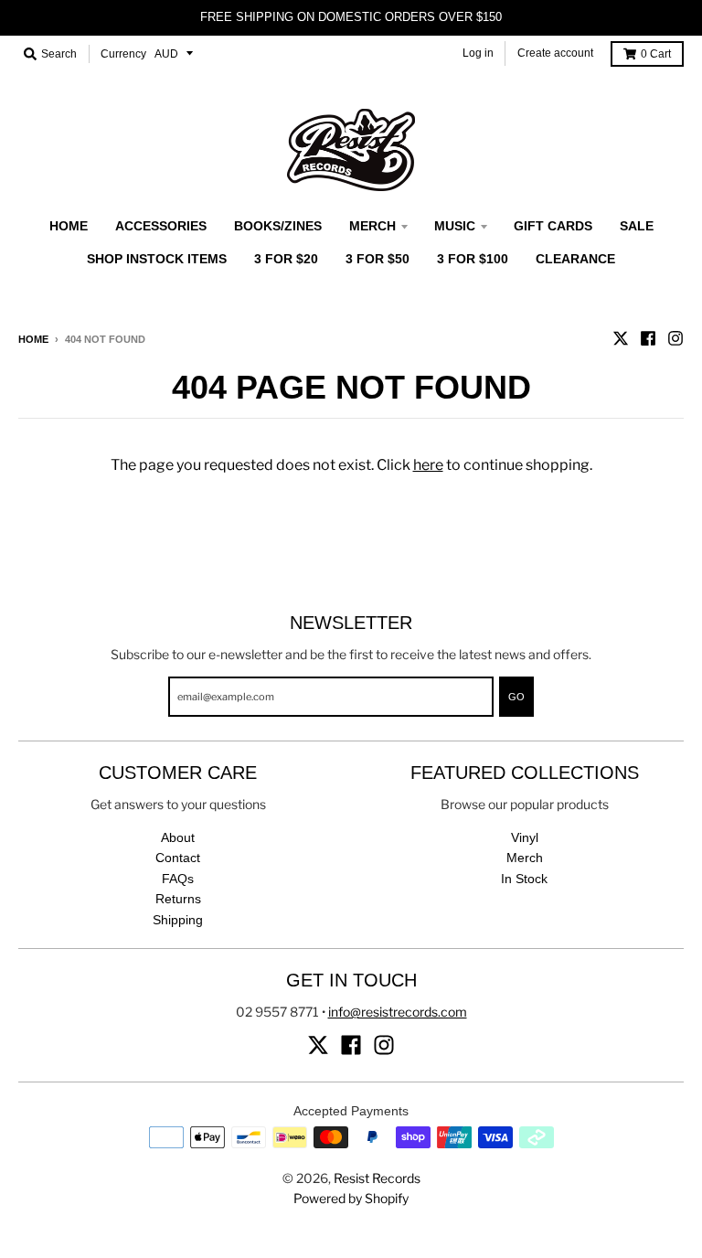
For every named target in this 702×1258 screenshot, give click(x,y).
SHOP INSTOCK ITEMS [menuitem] (157, 258)
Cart (656, 54)
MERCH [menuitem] (372, 226)
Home (33, 339)
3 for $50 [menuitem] (378, 258)
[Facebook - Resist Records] (648, 338)
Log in (478, 53)
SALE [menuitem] (637, 226)
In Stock (524, 878)
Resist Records (377, 1178)
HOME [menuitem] (68, 226)
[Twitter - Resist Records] (620, 338)
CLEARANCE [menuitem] (575, 258)
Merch (524, 857)
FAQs (178, 878)
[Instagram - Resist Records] (675, 338)
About (178, 837)
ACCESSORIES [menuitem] (161, 226)
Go (516, 696)
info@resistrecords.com (397, 1011)
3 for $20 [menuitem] (286, 258)
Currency (123, 54)
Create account (555, 53)
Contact (177, 857)
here (428, 465)
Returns (178, 898)
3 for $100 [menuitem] (472, 258)
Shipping (178, 919)
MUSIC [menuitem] (454, 226)
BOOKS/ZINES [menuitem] (278, 226)
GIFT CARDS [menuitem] (553, 226)
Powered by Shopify (351, 1198)
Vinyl (524, 837)
